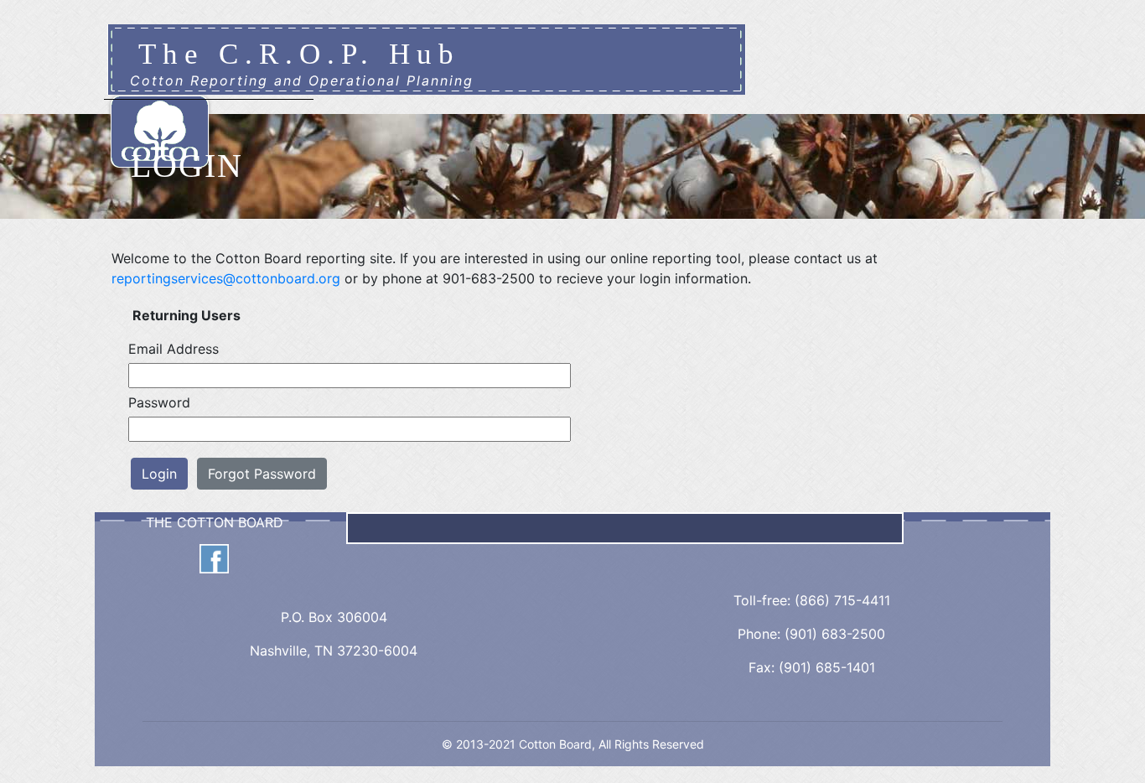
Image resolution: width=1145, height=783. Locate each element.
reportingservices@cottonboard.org (225, 278)
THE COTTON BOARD (214, 522)
